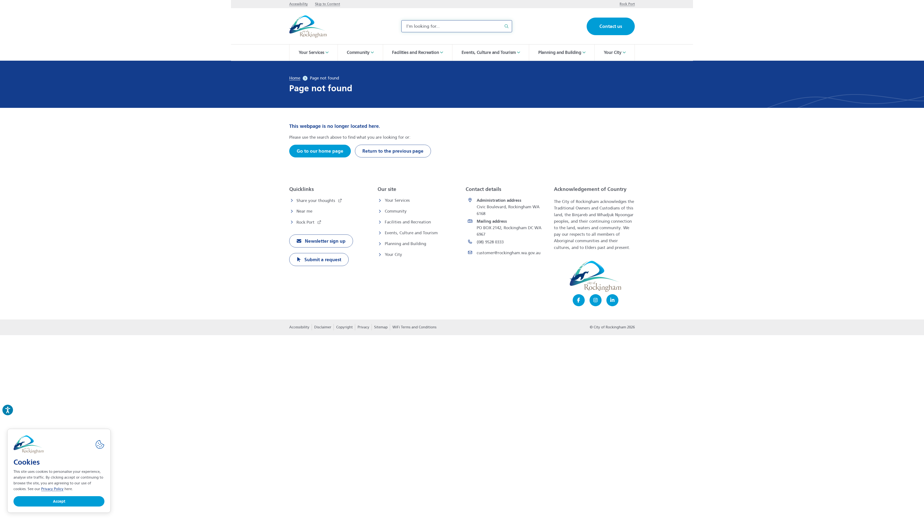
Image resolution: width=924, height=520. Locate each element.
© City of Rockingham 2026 (612, 327)
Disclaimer (322, 327)
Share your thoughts (316, 200)
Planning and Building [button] (559, 52)
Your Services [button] (311, 52)
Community (396, 211)
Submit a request (322, 259)
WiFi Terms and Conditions (414, 327)
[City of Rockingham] (308, 26)
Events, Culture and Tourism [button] (489, 52)
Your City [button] (613, 52)
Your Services (397, 200)
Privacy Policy (52, 489)
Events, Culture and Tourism (411, 232)
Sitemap (381, 327)
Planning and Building (405, 243)
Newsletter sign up (325, 241)
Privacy (363, 328)
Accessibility (299, 327)
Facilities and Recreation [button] (415, 52)
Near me (304, 211)
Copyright (344, 327)
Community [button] (358, 52)
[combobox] (457, 26)
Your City (393, 254)
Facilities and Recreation (408, 222)
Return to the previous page (393, 151)
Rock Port (306, 222)
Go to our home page (320, 151)
